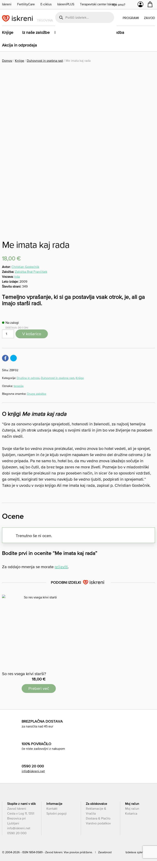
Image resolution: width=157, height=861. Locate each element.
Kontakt (51, 808)
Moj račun (132, 808)
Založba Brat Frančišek (31, 271)
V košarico (31, 334)
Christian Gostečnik (25, 267)
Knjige (7, 32)
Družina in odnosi (28, 378)
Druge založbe (36, 393)
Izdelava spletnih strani (140, 852)
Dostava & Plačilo (98, 818)
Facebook (5, 358)
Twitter (13, 358)
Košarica (131, 813)
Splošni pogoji (56, 813)
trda (17, 276)
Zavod (149, 18)
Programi (131, 18)
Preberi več (38, 688)
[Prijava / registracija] (140, 5)
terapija (19, 386)
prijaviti (61, 566)
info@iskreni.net (33, 771)
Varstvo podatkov (98, 823)
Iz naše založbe (36, 32)
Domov (7, 60)
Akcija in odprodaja (19, 45)
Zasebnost (105, 852)
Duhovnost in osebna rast (45, 60)
